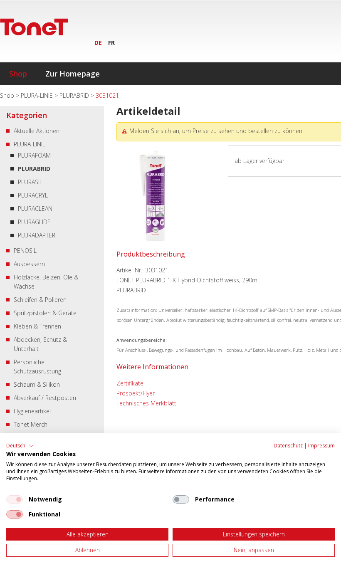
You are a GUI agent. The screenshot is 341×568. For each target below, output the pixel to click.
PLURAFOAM (34, 155)
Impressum (321, 445)
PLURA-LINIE (37, 95)
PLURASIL (30, 182)
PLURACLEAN (35, 208)
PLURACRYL (33, 195)
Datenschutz (288, 445)
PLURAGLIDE (34, 222)
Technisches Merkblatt (146, 403)
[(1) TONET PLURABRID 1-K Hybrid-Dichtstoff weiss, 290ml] (152, 247)
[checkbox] (14, 499)
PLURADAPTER (36, 235)
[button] (20, 445)
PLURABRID (75, 95)
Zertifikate (129, 383)
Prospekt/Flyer (135, 393)
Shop (18, 74)
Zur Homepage (72, 74)
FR (111, 43)
